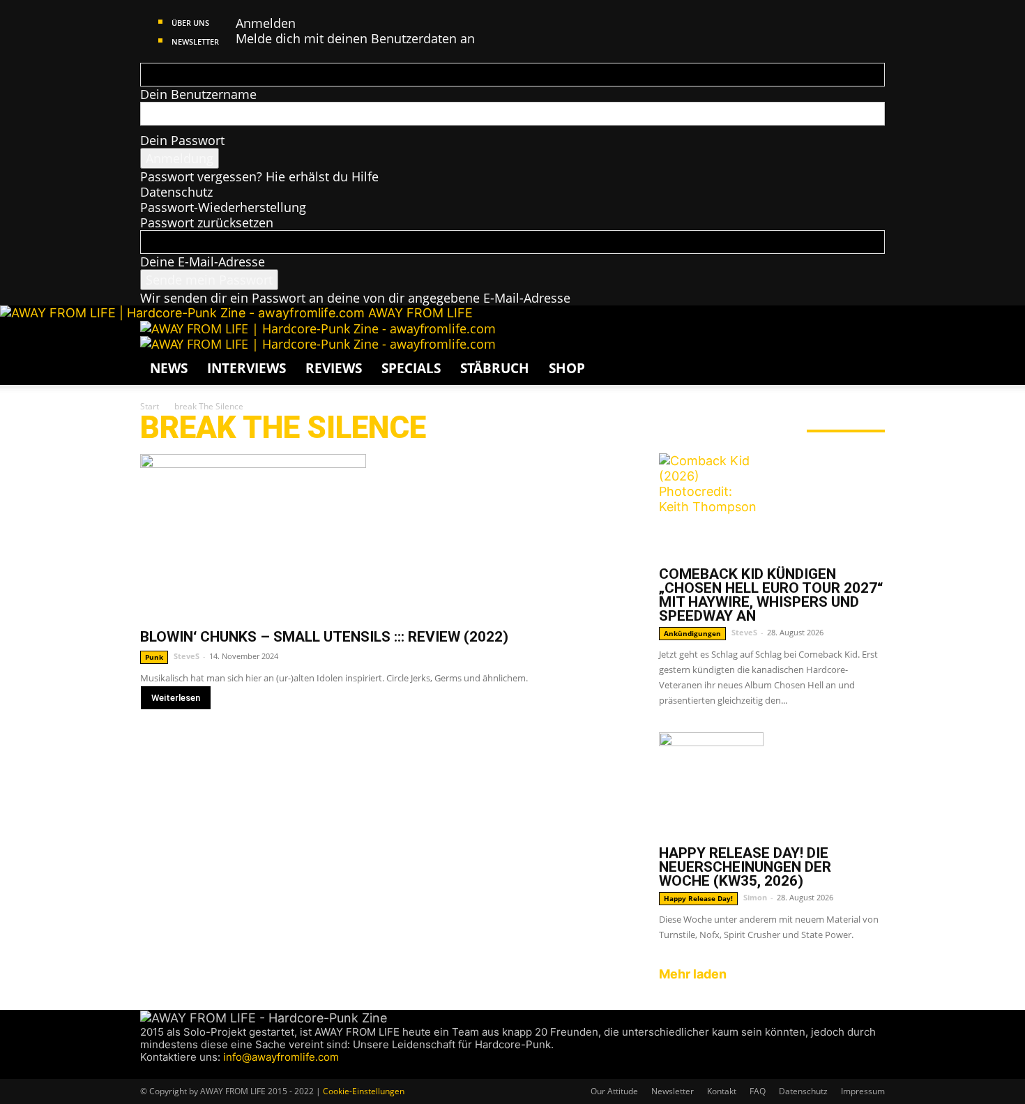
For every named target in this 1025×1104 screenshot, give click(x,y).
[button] (868, 337)
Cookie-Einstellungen (363, 1091)
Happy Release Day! (698, 898)
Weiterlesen (175, 698)
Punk (154, 657)
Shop (567, 368)
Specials (411, 368)
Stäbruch (494, 368)
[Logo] (318, 328)
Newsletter (195, 41)
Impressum (863, 1091)
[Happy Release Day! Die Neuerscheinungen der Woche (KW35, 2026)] (772, 784)
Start (149, 406)
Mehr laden (693, 974)
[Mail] (173, 1071)
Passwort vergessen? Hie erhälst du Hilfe (259, 176)
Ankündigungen (692, 633)
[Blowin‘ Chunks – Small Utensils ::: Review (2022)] (382, 536)
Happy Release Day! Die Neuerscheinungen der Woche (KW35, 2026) (745, 867)
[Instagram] (160, 1071)
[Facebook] (146, 1071)
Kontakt (721, 1091)
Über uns (190, 22)
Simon (755, 897)
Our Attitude (614, 1091)
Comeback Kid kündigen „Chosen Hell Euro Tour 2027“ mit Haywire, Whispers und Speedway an (771, 595)
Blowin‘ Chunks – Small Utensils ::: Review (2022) (324, 636)
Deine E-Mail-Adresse (202, 261)
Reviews (333, 368)
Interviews (246, 368)
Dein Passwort (182, 140)
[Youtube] (198, 1071)
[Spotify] (186, 1071)
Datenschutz (176, 191)
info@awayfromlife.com (281, 1057)
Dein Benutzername (198, 94)
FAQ (758, 1091)
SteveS (186, 656)
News (169, 368)
